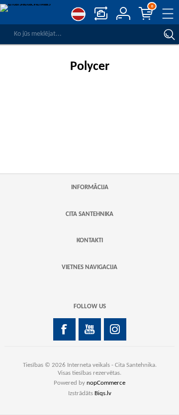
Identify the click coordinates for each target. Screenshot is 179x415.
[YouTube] (90, 329)
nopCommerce (106, 383)
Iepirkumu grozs (152, 6)
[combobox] (79, 34)
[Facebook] (64, 329)
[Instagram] (115, 329)
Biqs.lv (102, 393)
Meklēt (169, 34)
